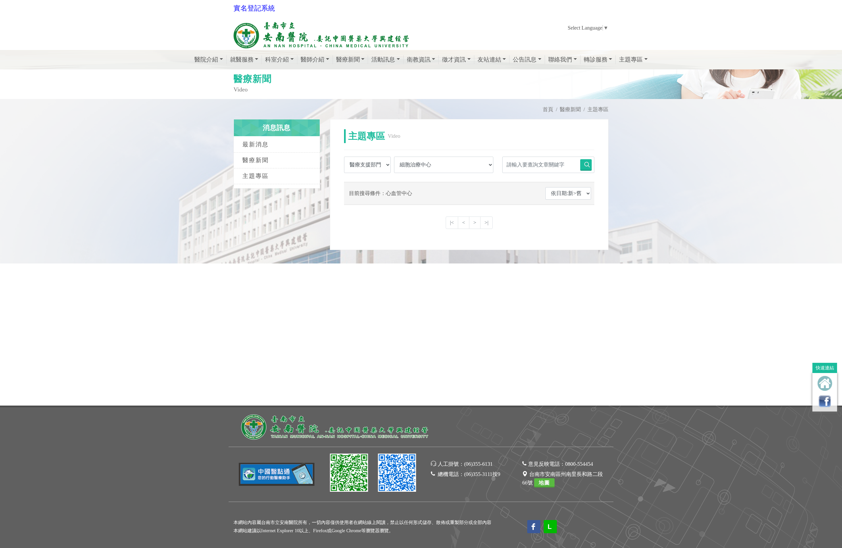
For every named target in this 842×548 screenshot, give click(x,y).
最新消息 (255, 144)
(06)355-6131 (478, 464)
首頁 (548, 109)
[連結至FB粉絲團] (824, 401)
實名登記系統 (254, 8)
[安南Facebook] (397, 474)
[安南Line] (349, 474)
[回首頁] (824, 383)
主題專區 (255, 176)
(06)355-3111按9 (482, 474)
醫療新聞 (570, 109)
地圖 (544, 483)
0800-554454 (579, 464)
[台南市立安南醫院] (335, 426)
